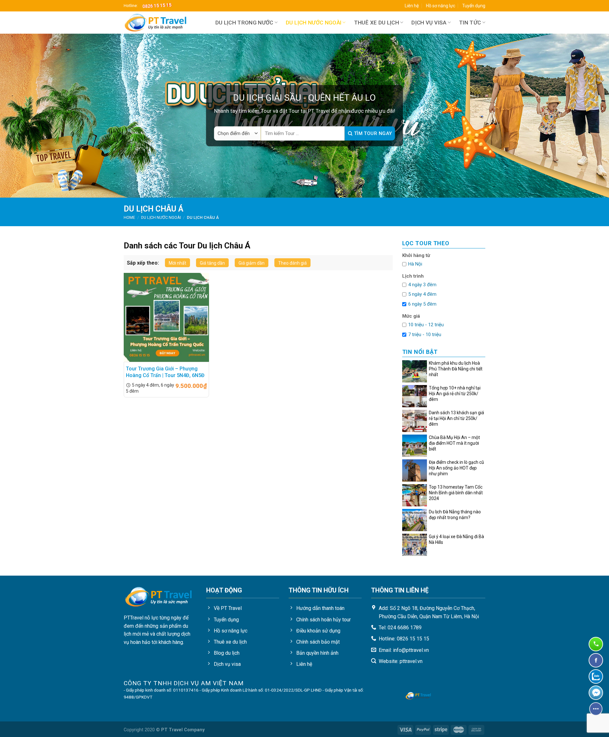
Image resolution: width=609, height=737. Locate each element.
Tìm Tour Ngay (372, 133)
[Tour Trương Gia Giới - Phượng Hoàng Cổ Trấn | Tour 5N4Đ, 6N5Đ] (166, 317)
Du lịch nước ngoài (313, 22)
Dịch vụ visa (428, 22)
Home (129, 217)
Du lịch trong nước (244, 22)
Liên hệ (412, 5)
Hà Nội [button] (415, 264)
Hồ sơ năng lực (440, 5)
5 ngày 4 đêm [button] (422, 294)
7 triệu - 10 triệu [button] (424, 334)
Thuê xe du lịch (376, 22)
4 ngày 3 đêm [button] (422, 284)
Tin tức (470, 22)
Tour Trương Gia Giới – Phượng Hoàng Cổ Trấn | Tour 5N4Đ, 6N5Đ (165, 372)
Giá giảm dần (252, 263)
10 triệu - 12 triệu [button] (426, 325)
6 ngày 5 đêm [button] (422, 304)
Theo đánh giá (292, 263)
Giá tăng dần (212, 263)
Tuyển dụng (473, 5)
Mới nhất (177, 263)
